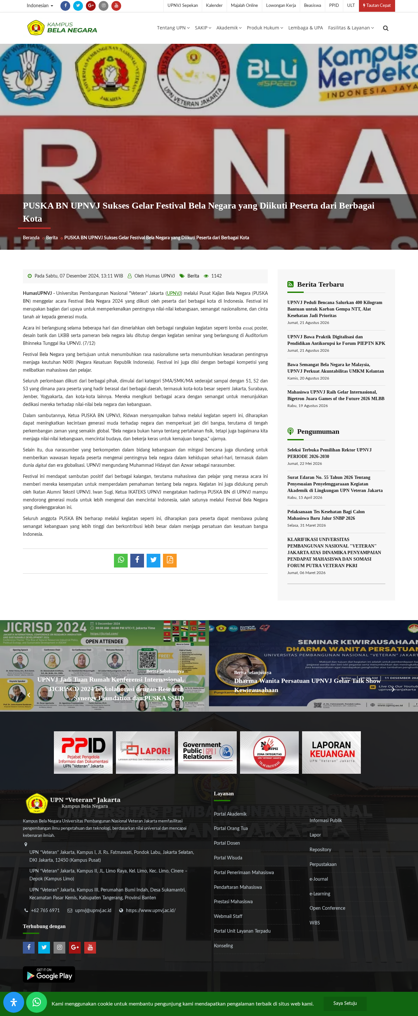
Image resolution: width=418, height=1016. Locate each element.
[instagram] (103, 6)
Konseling (223, 946)
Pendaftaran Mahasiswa (238, 887)
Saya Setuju (345, 1003)
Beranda (31, 238)
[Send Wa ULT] (36, 1002)
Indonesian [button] (38, 6)
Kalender (214, 6)
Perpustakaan (323, 864)
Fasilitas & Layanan (349, 28)
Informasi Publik (326, 821)
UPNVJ (174, 293)
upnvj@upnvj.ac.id (93, 910)
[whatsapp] (121, 560)
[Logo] (62, 27)
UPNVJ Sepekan (183, 6)
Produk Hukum (263, 28)
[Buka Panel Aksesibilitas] (13, 1002)
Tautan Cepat (378, 6)
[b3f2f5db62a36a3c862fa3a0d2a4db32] (145, 752)
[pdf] (170, 560)
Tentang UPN (171, 28)
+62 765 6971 (45, 910)
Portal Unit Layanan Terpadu (242, 931)
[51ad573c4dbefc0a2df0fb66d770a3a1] (269, 752)
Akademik (227, 28)
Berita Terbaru (319, 284)
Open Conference (327, 908)
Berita (52, 238)
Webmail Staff (228, 916)
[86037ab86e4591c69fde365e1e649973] (83, 752)
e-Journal (319, 879)
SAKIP (201, 28)
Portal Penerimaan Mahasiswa (244, 873)
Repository (320, 850)
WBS (315, 923)
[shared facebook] (137, 560)
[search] (386, 28)
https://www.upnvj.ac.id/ (151, 910)
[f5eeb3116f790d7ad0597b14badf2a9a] (207, 752)
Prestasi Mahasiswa (233, 902)
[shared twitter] (153, 560)
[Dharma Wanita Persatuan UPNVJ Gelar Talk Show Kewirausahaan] (313, 666)
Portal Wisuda (228, 858)
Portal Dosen (227, 843)
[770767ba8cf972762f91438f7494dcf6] (331, 752)
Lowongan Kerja (281, 6)
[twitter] (78, 6)
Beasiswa (312, 6)
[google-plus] (91, 6)
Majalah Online (244, 6)
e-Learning (320, 894)
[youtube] (116, 6)
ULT (351, 6)
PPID (334, 6)
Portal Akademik (230, 814)
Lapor (315, 835)
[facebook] (65, 6)
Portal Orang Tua (231, 828)
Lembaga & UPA (305, 28)
